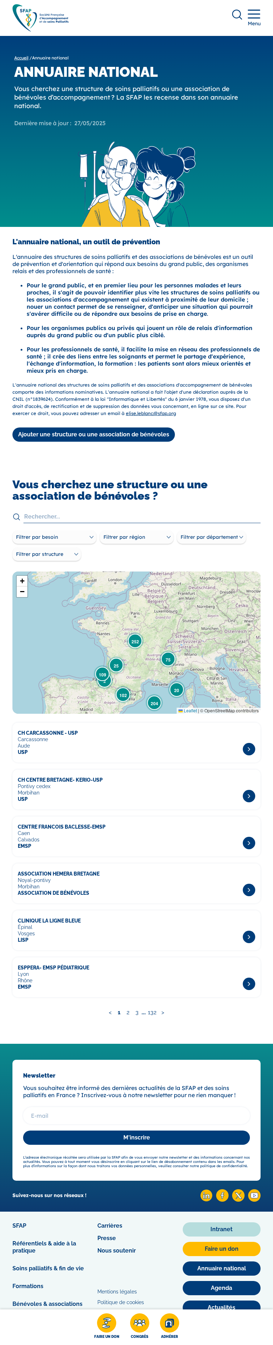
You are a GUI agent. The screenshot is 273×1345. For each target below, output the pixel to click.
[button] (177, 689)
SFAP (19, 1225)
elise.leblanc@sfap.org (151, 413)
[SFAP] (40, 29)
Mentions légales (117, 1292)
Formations (27, 1286)
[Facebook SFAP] (222, 1199)
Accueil (21, 57)
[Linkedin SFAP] (206, 1199)
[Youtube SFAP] (254, 1199)
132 (152, 1012)
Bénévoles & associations (47, 1304)
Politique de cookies (120, 1302)
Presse (106, 1238)
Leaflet (190, 710)
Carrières (109, 1225)
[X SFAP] (238, 1199)
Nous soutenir (116, 1250)
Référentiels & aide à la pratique (44, 1247)
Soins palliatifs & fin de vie (48, 1268)
